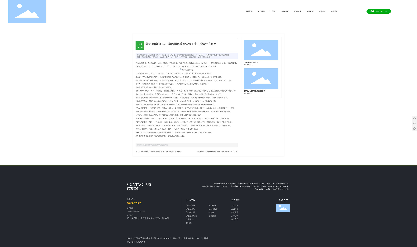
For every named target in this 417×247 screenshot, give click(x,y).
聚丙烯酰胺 (190, 212)
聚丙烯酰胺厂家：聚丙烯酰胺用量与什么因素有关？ (214, 152)
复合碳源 (212, 205)
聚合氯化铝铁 (191, 216)
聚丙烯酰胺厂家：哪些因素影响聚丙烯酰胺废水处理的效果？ (161, 152)
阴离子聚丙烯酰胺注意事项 (254, 91)
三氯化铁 (189, 219)
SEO (197, 238)
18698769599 (134, 203)
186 (377, 11)
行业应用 (234, 219)
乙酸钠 (211, 212)
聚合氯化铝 (190, 209)
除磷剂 (189, 223)
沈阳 (192, 238)
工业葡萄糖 (213, 209)
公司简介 (234, 205)
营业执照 (205, 238)
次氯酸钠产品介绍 (251, 62)
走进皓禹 (235, 200)
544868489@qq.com (136, 211)
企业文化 (234, 209)
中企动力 (185, 238)
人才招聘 (234, 216)
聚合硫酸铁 (190, 205)
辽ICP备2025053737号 (136, 242)
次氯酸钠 (212, 216)
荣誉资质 (234, 212)
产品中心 (190, 200)
